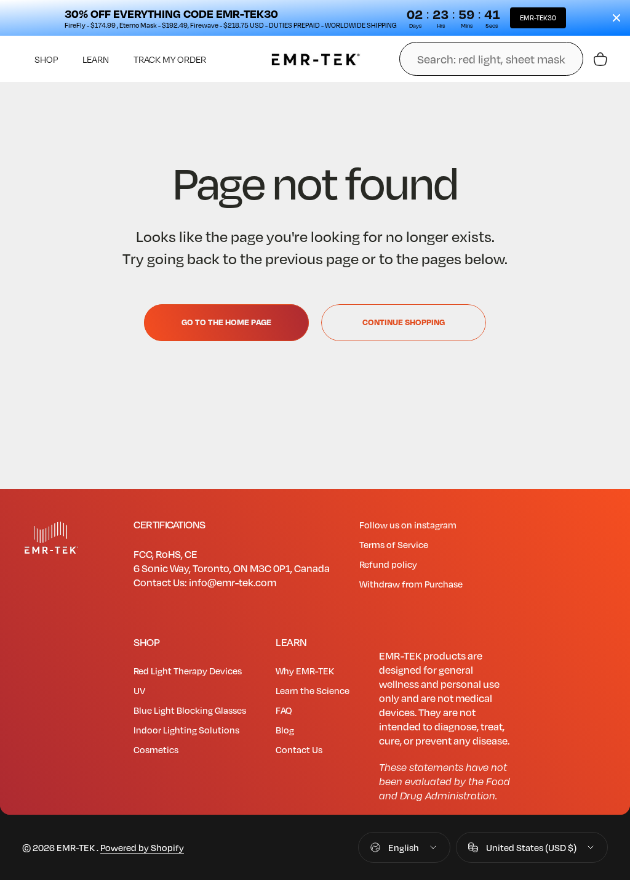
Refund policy (388, 564)
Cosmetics (156, 749)
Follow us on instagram (408, 525)
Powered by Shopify (142, 847)
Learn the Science (312, 690)
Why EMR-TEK (305, 670)
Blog (285, 730)
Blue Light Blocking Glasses (190, 710)
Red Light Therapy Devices (188, 670)
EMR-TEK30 (538, 17)
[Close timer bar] (616, 17)
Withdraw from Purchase (411, 584)
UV (139, 690)
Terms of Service (393, 544)
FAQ (284, 710)
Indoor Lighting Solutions (186, 730)
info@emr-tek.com (232, 582)
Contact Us (299, 749)
